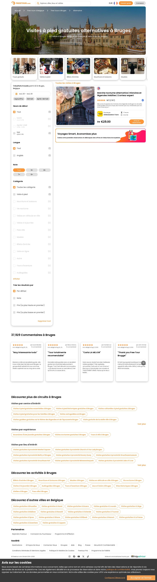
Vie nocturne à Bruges (132, 480)
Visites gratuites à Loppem (54, 523)
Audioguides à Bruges (51, 486)
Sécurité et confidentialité (104, 545)
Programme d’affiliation (64, 534)
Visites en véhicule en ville (34, 216)
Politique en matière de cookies (61, 550)
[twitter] (83, 556)
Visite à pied (34, 194)
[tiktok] (88, 556)
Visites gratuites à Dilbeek (76, 517)
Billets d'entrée (34, 244)
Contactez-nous (50, 545)
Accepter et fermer (141, 577)
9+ (32, 170)
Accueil (18, 10)
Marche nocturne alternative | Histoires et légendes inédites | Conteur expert (119, 94)
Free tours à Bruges (58, 10)
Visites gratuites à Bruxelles (25, 506)
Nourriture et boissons (34, 201)
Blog (79, 545)
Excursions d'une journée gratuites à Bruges (31, 434)
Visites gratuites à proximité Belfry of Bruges (32, 455)
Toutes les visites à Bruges (67, 83)
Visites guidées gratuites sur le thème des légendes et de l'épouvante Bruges (45, 419)
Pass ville (34, 230)
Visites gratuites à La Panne (131, 517)
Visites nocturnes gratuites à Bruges (70, 434)
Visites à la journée (34, 223)
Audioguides (34, 273)
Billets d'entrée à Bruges (23, 480)
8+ (45, 170)
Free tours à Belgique (35, 10)
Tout (19, 170)
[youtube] (78, 556)
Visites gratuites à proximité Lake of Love (115, 460)
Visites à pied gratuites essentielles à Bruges (32, 408)
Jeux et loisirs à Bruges (101, 486)
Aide (72, 545)
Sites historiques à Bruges (127, 486)
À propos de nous (33, 545)
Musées (34, 237)
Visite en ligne (34, 251)
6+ (32, 174)
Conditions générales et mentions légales (29, 550)
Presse (87, 545)
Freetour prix (83, 550)
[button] (24, 68)
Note (19, 298)
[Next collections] (144, 66)
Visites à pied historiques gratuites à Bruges (74, 408)
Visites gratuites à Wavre (49, 517)
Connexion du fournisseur (40, 534)
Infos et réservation (136, 122)
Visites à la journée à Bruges (25, 486)
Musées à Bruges (77, 480)
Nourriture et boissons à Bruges (52, 480)
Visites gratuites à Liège (131, 506)
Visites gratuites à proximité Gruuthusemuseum (116, 455)
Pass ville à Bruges (40, 491)
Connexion (140, 3)
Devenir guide (126, 3)
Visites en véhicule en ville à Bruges (103, 480)
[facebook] (74, 556)
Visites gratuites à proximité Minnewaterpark (74, 460)
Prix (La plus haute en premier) (31, 305)
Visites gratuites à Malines (24, 512)
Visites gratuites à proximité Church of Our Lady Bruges (78, 449)
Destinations (17, 545)
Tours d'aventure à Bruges (76, 486)
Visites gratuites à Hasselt (52, 512)
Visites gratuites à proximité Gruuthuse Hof (31, 460)
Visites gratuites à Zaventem (25, 523)
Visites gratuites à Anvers (78, 506)
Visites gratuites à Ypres (23, 517)
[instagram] (69, 556)
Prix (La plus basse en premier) (31, 312)
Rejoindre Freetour (19, 534)
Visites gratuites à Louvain (105, 506)
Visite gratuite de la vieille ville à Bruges (99, 419)
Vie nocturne (34, 208)
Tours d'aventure (34, 266)
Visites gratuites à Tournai (107, 512)
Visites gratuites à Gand (52, 506)
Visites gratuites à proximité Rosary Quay (73, 455)
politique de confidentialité (118, 569)
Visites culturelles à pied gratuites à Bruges (116, 408)
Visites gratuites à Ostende (79, 512)
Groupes (64, 545)
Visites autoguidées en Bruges (72, 414)
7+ (19, 174)
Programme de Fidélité (101, 550)
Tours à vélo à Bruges (100, 434)
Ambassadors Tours (111, 115)
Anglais (34, 155)
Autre (34, 258)
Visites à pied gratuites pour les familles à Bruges (34, 414)
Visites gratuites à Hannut (103, 517)
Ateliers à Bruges (20, 491)
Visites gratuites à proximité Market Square (31, 449)
